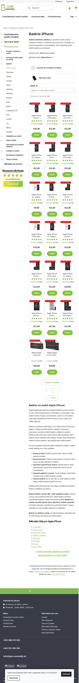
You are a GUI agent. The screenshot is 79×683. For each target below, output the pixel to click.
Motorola (8, 93)
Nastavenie (13, 678)
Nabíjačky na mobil (12, 136)
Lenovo (8, 119)
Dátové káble (10, 140)
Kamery (35, 544)
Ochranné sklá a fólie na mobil (13, 58)
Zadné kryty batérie (38, 533)
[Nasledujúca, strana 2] (51, 390)
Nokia (7, 106)
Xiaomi (8, 76)
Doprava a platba (47, 623)
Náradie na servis (12, 164)
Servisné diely (10, 42)
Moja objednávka (47, 633)
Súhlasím (65, 674)
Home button (36, 547)
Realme (8, 98)
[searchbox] (51, 90)
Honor (7, 85)
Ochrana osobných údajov (50, 630)
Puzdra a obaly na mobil (12, 52)
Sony (7, 102)
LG (6, 123)
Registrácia (69, 1)
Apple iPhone (10, 68)
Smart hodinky (11, 159)
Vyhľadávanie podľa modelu (10, 35)
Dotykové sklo (37, 530)
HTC (7, 115)
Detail (36, 135)
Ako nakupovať (46, 620)
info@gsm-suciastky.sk (41, 571)
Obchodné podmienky (49, 626)
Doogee (8, 132)
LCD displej (36, 527)
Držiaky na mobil (11, 151)
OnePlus (8, 89)
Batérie (8, 64)
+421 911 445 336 (10, 648)
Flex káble (35, 538)
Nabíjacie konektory (39, 535)
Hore (53, 398)
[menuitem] (14, 16)
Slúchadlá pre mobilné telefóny (14, 146)
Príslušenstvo (10, 46)
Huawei (8, 81)
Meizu (7, 128)
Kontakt (43, 617)
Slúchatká (35, 541)
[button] (51, 68)
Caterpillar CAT (11, 110)
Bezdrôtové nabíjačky (13, 155)
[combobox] (51, 90)
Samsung (8, 72)
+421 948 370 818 (57, 574)
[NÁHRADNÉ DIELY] (36, 108)
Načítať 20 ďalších (51, 382)
